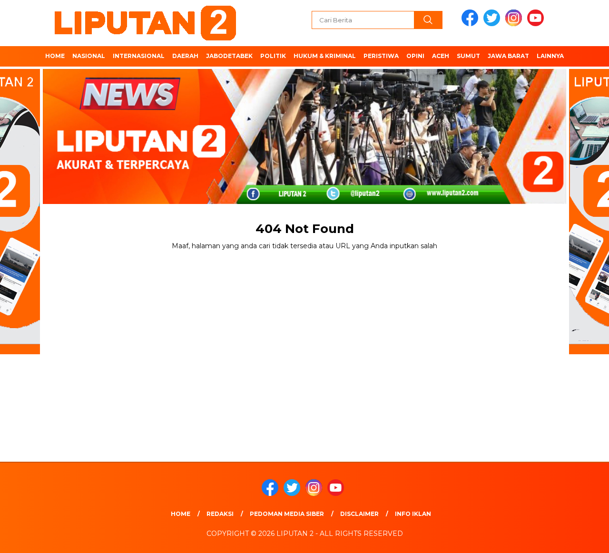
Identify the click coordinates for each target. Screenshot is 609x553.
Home (180, 513)
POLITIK (273, 55)
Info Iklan (413, 513)
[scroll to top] (583, 538)
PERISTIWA (381, 55)
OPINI (415, 55)
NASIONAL (88, 55)
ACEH (440, 55)
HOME (55, 55)
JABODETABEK (229, 55)
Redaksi (220, 513)
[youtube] (537, 24)
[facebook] (471, 24)
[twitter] (493, 24)
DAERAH (185, 55)
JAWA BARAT (508, 55)
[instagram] (515, 24)
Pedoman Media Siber (287, 513)
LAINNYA (550, 55)
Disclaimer (359, 513)
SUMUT (468, 55)
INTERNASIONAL (139, 55)
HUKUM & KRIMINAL (325, 55)
